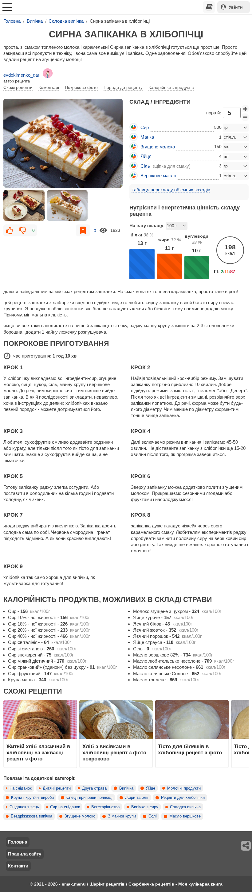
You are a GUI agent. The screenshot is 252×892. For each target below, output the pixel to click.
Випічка (126, 788)
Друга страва (94, 788)
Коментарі (48, 87)
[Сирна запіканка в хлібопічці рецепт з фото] (63, 143)
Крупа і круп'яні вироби (32, 797)
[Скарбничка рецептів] (209, 7)
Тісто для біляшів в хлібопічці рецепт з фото (190, 749)
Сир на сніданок (65, 807)
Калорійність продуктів (171, 87)
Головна (17, 841)
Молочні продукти (184, 788)
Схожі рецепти (18, 87)
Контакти (18, 865)
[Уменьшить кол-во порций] (245, 117)
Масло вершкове (185, 816)
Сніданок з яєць (24, 807)
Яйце (150, 788)
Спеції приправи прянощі (89, 797)
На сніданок (21, 788)
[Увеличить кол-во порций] (245, 109)
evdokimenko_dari (21, 75)
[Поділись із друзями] (246, 846)
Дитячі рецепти (57, 788)
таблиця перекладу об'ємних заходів (171, 189)
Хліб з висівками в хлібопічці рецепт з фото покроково (114, 753)
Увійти (236, 7)
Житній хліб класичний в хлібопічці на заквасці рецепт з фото (38, 753)
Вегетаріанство (105, 807)
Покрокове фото (81, 87)
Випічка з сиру (144, 807)
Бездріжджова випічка (31, 816)
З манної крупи (122, 816)
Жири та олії (136, 797)
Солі (152, 816)
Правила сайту (24, 853)
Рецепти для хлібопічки (183, 797)
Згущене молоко (80, 816)
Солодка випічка (185, 807)
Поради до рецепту (123, 87)
